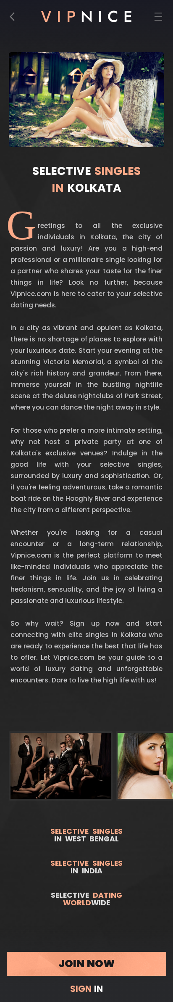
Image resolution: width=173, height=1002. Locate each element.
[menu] (158, 19)
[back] (15, 19)
